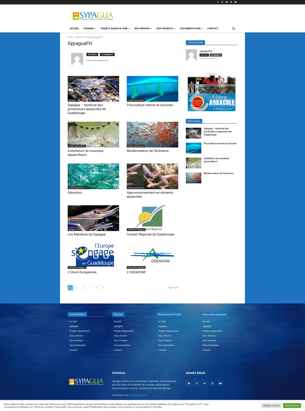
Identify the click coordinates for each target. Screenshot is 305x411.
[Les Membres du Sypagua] (93, 218)
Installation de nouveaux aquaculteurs (85, 153)
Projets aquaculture (136, 100)
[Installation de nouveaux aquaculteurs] (93, 134)
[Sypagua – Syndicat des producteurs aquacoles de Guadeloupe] (93, 89)
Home (70, 37)
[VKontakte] (220, 383)
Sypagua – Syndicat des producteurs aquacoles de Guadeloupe (87, 109)
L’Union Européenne (82, 272)
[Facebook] (218, 2)
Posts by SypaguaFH (94, 37)
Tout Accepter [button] (292, 405)
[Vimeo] (231, 2)
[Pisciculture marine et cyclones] (152, 89)
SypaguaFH (206, 51)
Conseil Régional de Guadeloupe (150, 234)
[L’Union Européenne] (93, 256)
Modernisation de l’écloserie (148, 151)
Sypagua (72, 100)
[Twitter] (227, 2)
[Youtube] (235, 2)
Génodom (75, 192)
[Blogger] (189, 383)
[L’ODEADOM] (152, 256)
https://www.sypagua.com (97, 60)
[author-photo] (78, 59)
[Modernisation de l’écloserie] (152, 134)
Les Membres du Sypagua (86, 234)
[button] (233, 28)
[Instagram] (222, 2)
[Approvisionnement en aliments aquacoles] (152, 176)
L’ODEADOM (136, 272)
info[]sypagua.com (138, 395)
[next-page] (103, 287)
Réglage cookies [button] (271, 405)
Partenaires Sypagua (136, 229)
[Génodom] (93, 176)
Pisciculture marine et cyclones (150, 105)
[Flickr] (204, 383)
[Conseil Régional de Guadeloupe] (152, 218)
